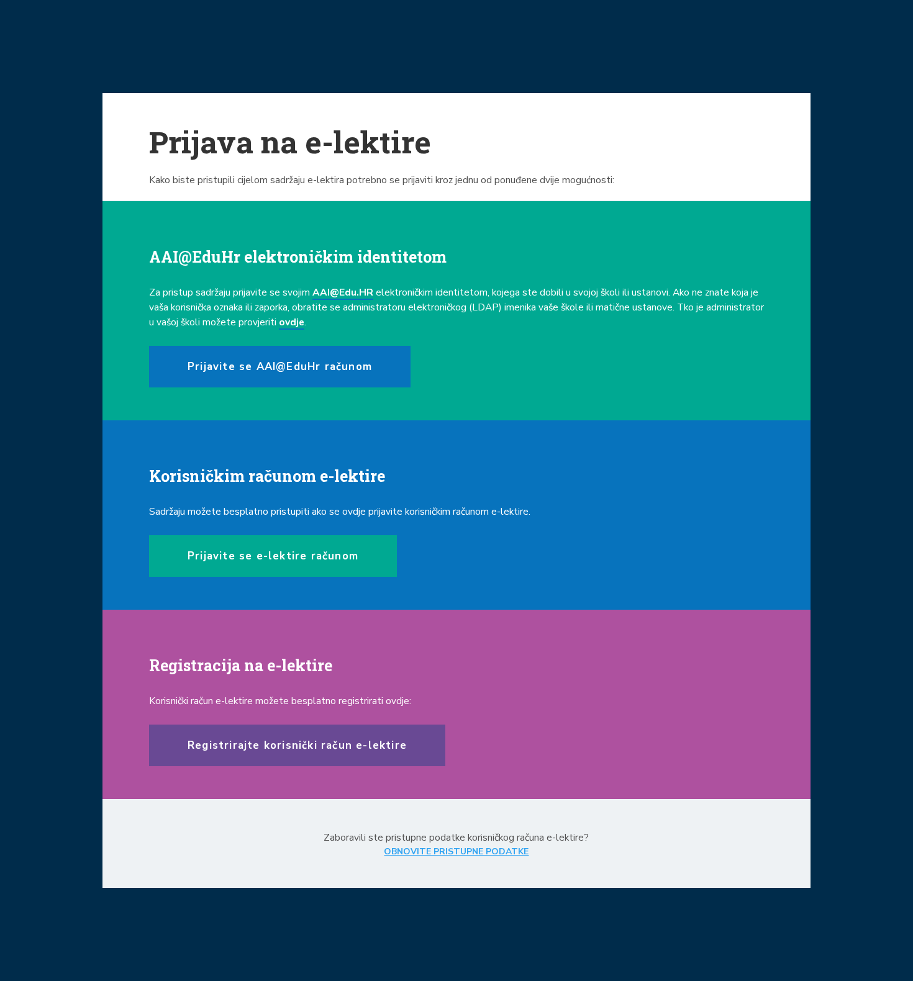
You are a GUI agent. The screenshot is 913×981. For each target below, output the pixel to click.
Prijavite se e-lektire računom (273, 556)
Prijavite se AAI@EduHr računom (280, 366)
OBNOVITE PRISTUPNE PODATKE (456, 851)
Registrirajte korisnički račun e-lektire (297, 745)
